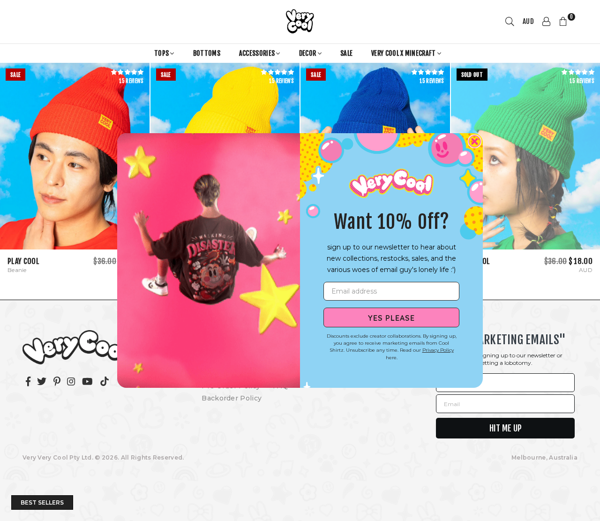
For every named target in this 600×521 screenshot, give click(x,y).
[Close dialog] (474, 141)
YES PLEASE (391, 317)
